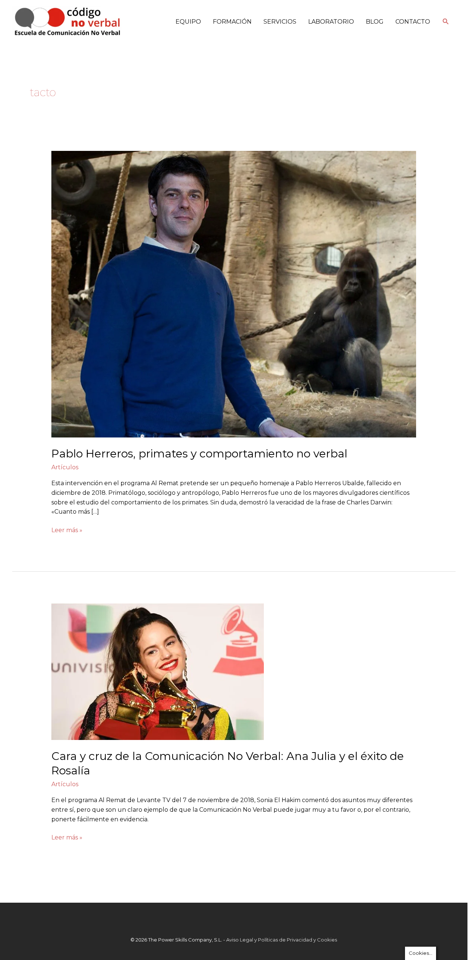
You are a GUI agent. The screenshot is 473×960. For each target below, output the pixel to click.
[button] (446, 22)
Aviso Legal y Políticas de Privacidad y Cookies (281, 940)
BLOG (375, 21)
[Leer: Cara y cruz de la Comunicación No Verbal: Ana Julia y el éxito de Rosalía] (157, 671)
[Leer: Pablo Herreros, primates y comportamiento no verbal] (233, 293)
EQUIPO (188, 21)
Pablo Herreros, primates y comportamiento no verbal (199, 453)
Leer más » (66, 529)
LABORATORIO (331, 21)
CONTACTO (412, 21)
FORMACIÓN (232, 21)
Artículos (64, 467)
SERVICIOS (279, 21)
